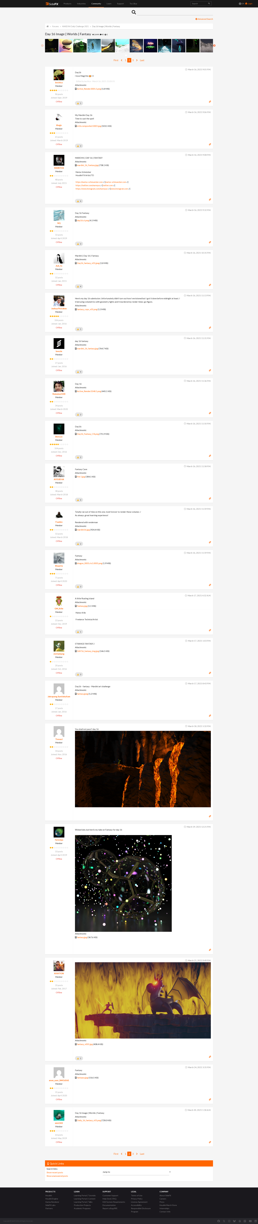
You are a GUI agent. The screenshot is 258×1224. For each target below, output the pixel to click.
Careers (163, 1199)
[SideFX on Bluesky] (234, 1221)
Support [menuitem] (120, 3)
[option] (52, 45)
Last (142, 60)
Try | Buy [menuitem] (133, 3)
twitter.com (108, 185)
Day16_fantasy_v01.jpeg (88, 263)
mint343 (59, 1123)
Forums (55, 26)
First (116, 60)
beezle (59, 351)
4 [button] (132, 56)
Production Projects (82, 1205)
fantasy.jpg (82, 937)
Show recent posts (55, 1172)
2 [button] (128, 56)
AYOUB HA (59, 479)
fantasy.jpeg (82, 693)
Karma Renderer (52, 1202)
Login (249, 3)
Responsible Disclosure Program (141, 1210)
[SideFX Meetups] (240, 1221)
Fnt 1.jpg (81, 476)
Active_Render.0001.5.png (89, 88)
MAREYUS (59, 168)
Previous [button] (42, 46)
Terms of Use (136, 1195)
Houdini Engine (51, 1199)
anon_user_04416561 (59, 1080)
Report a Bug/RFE (110, 1208)
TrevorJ (59, 739)
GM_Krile (59, 608)
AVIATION (59, 973)
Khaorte (59, 566)
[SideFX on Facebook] (218, 1221)
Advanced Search (205, 19)
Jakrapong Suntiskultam (59, 696)
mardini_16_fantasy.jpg (87, 348)
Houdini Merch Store (168, 1205)
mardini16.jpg (83, 529)
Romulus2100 (59, 394)
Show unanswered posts (57, 1176)
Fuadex (58, 522)
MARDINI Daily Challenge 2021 (75, 26)
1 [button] (126, 56)
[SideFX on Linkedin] (256, 1221)
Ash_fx (59, 266)
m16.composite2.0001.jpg (89, 126)
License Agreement (139, 1202)
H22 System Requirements (114, 1202)
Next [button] (214, 46)
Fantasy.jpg (82, 606)
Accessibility (136, 1205)
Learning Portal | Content (84, 1199)
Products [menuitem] (67, 3)
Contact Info (165, 1211)
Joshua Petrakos (59, 308)
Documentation (109, 1205)
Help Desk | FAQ (109, 1199)
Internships (164, 1208)
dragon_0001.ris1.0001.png (89, 563)
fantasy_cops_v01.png (87, 309)
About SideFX (165, 1195)
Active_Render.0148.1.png (89, 391)
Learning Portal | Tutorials (85, 1195)
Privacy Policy (136, 1199)
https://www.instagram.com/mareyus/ (92, 189)
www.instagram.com (119, 189)
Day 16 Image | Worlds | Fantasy (106, 26)
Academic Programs (82, 1208)
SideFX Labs (50, 1205)
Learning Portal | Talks (83, 1202)
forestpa (59, 840)
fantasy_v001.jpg (85, 1044)
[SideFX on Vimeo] (245, 1221)
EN (242, 3)
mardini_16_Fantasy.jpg (87, 165)
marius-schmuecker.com (115, 182)
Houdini (48, 1195)
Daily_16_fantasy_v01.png (89, 1120)
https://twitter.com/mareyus (88, 185)
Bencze (58, 436)
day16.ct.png (83, 220)
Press (162, 1202)
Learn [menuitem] (109, 3)
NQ (58, 223)
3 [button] (130, 56)
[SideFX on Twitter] (224, 1221)
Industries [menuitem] (81, 3)
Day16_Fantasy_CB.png (88, 434)
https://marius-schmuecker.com (89, 182)
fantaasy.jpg (82, 1077)
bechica (59, 82)
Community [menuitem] (96, 3)
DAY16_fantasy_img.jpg (88, 651)
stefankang (58, 654)
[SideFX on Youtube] (250, 1221)
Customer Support (110, 1195)
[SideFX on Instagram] (229, 1221)
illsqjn (59, 125)
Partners (49, 1208)
